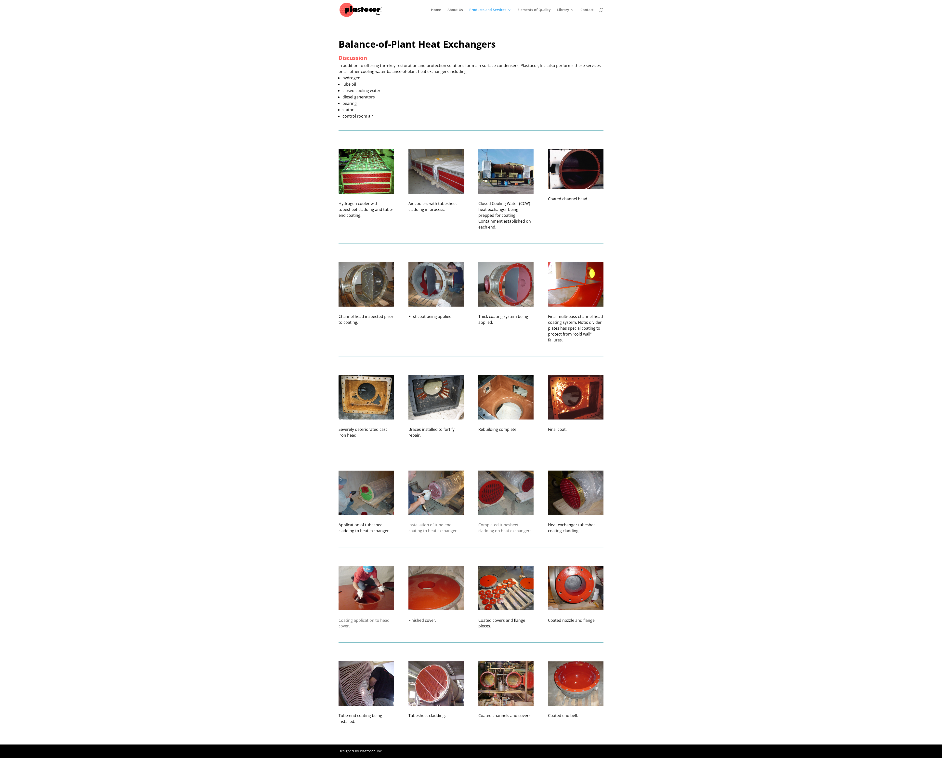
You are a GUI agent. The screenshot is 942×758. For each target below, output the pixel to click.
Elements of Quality (534, 10)
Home (436, 10)
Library (563, 10)
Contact (587, 10)
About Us (455, 10)
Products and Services (487, 10)
